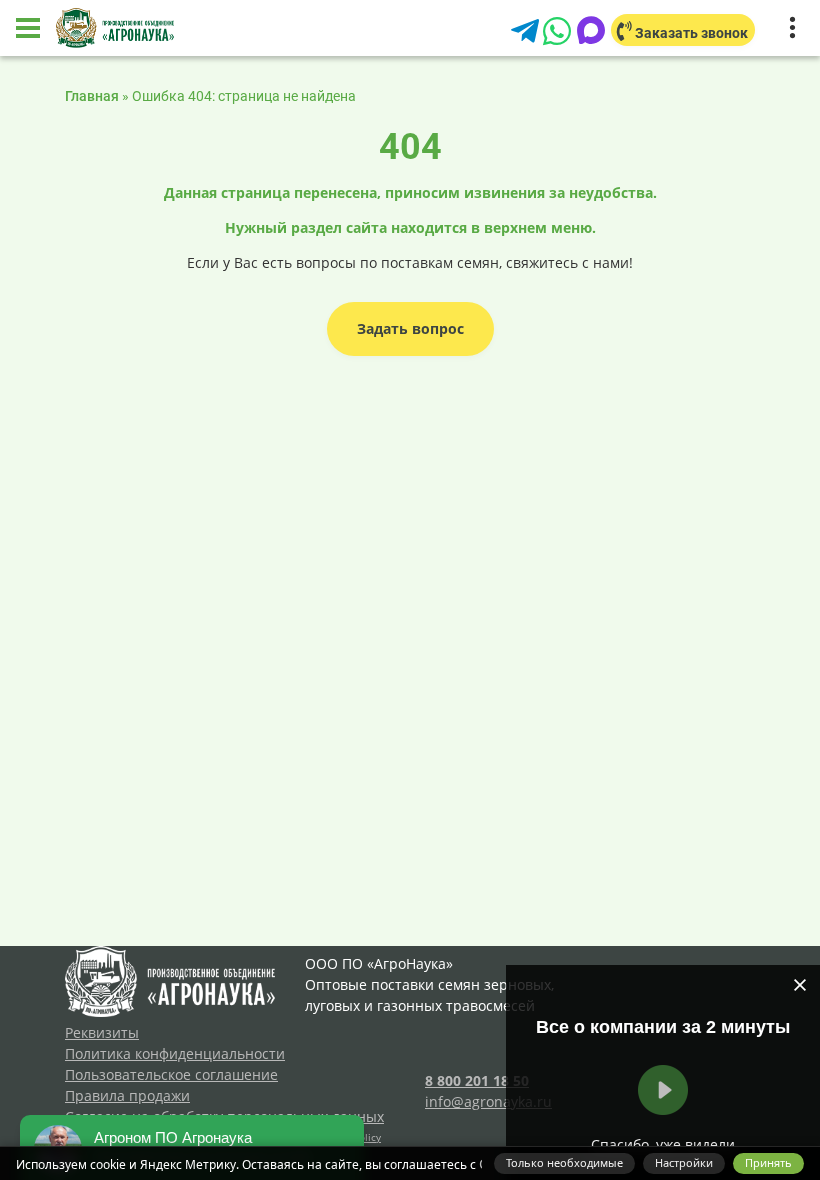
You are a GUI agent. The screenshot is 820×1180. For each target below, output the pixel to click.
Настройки (684, 1162)
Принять (768, 1162)
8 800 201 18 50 (477, 1080)
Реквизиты (102, 1032)
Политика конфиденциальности (175, 1053)
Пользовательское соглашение (171, 1074)
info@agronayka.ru (488, 1101)
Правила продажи (127, 1095)
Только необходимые (564, 1162)
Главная (92, 96)
